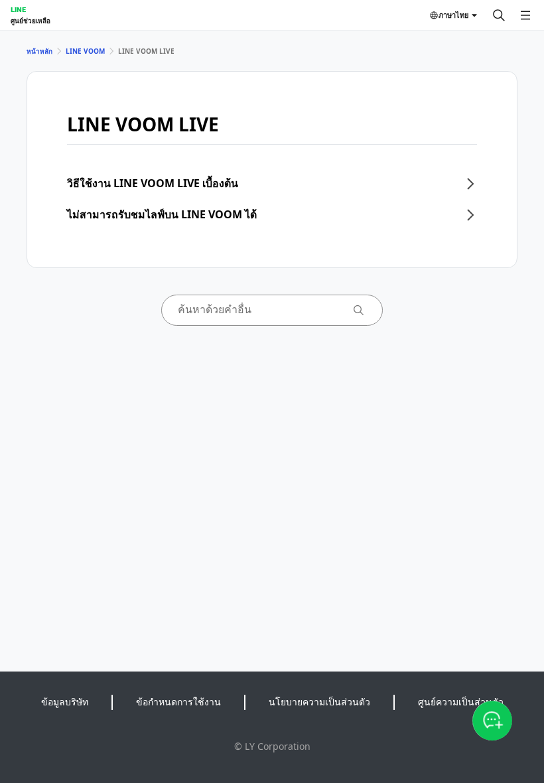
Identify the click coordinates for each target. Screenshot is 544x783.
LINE (18, 9)
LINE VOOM (85, 51)
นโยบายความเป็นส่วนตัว (319, 701)
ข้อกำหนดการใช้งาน (178, 701)
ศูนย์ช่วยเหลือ (30, 20)
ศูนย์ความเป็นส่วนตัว (461, 701)
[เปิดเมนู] (525, 15)
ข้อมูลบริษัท (64, 701)
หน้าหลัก (39, 51)
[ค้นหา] (499, 15)
